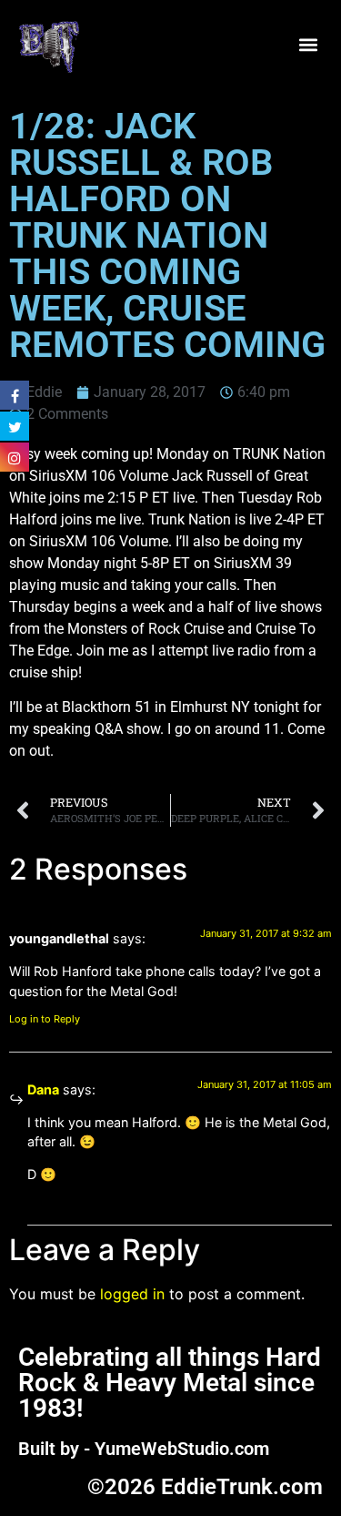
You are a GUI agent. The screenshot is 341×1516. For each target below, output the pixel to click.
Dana (43, 1089)
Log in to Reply (44, 1018)
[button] (308, 45)
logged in (132, 1294)
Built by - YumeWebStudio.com (143, 1449)
